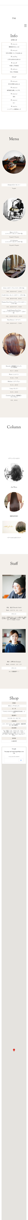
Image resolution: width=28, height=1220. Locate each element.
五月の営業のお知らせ (14, 84)
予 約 (14, 18)
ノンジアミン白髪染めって (14, 109)
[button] (14, 1050)
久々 (14, 103)
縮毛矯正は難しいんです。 (14, 90)
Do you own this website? (14, 756)
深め (14, 97)
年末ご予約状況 (14, 72)
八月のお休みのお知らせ (14, 59)
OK (21, 760)
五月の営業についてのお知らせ (14, 53)
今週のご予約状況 (14, 66)
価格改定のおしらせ (14, 47)
